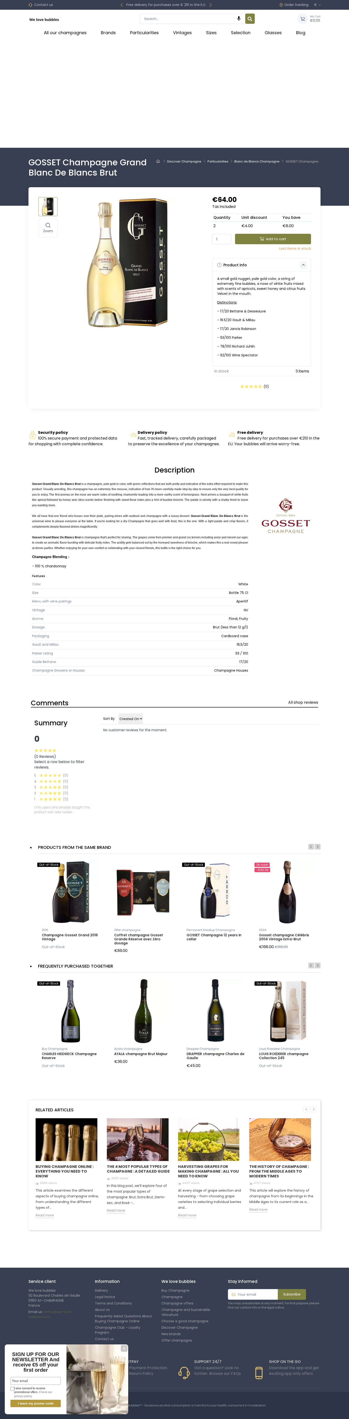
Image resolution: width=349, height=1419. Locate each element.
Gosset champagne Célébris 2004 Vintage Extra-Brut (284, 937)
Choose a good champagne (184, 1321)
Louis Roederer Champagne (279, 1049)
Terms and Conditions (113, 1303)
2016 (45, 930)
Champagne (172, 1297)
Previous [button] (311, 847)
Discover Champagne (179, 1327)
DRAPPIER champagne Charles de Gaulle (215, 1055)
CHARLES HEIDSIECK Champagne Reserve (69, 1055)
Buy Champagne (54, 1049)
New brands (171, 1334)
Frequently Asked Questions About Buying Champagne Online (123, 1318)
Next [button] (318, 847)
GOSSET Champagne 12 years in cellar (214, 937)
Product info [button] (234, 265)
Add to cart (276, 238)
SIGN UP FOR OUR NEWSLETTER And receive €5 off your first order (35, 1362)
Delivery (101, 1290)
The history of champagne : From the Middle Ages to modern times (279, 1171)
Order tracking (296, 4)
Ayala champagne (128, 1049)
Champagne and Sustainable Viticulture (185, 1312)
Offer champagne (127, 930)
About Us (102, 1309)
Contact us (43, 4)
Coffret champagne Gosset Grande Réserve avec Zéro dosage (138, 939)
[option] (70, 906)
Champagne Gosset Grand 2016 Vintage (70, 937)
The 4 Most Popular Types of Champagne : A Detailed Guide (138, 1169)
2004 (262, 930)
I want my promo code (36, 1403)
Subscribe (292, 1294)
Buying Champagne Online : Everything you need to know (65, 1171)
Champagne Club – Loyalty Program (117, 1330)
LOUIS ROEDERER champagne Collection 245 (283, 1055)
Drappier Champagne (203, 1049)
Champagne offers (177, 1303)
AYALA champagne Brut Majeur (141, 1053)
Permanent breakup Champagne (211, 930)
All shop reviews (303, 702)
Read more (45, 1215)
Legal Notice (105, 1297)
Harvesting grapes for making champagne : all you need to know (208, 1171)
